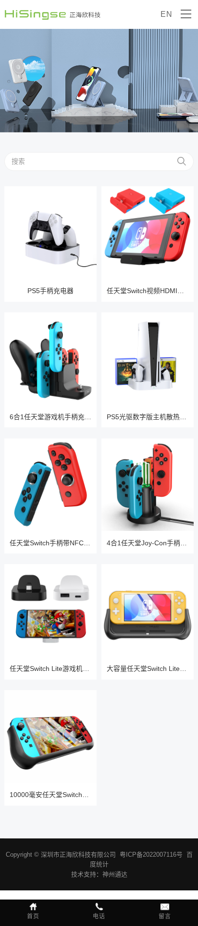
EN (167, 14)
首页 (33, 916)
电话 (99, 916)
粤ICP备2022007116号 (151, 854)
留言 (165, 916)
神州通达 (114, 874)
